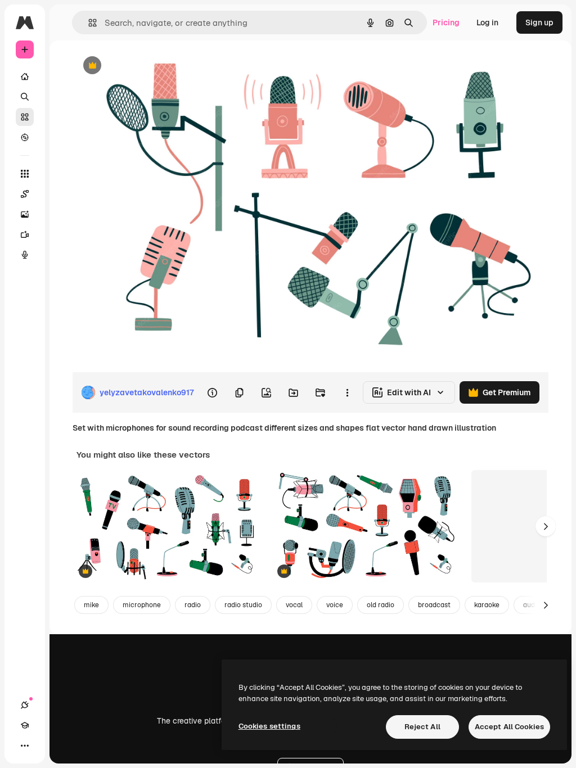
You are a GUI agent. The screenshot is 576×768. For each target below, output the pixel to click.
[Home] (25, 76)
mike (91, 604)
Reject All (422, 726)
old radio (380, 604)
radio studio (243, 604)
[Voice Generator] (25, 255)
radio (192, 604)
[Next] (546, 526)
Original (144, 66)
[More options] (347, 392)
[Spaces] (25, 194)
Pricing (446, 22)
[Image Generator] (25, 214)
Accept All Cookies (509, 726)
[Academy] (25, 725)
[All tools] (25, 174)
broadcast (434, 604)
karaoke (487, 604)
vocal (294, 604)
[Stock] (25, 117)
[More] (25, 746)
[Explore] (25, 137)
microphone (142, 604)
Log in (487, 22)
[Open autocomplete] (88, 23)
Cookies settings (269, 726)
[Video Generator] (25, 234)
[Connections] (25, 705)
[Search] (25, 97)
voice (334, 604)
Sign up (539, 22)
